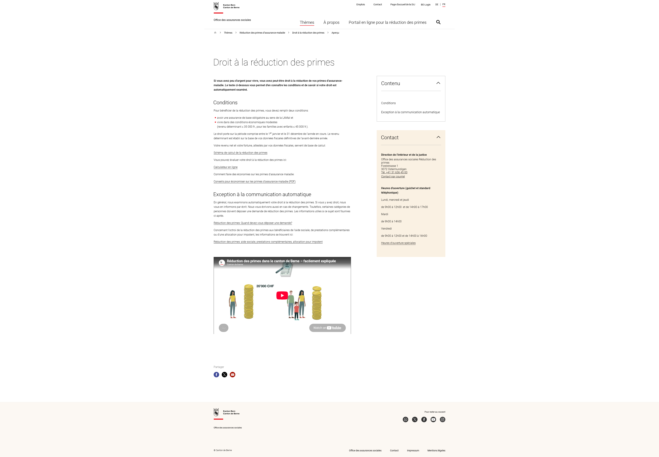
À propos (331, 22)
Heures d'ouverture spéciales (398, 243)
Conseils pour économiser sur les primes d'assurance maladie (251, 181)
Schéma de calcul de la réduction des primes (240, 152)
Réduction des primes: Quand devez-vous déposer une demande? (253, 223)
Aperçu (335, 32)
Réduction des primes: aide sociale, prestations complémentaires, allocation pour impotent (268, 241)
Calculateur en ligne (226, 167)
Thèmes (307, 22)
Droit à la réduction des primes (308, 32)
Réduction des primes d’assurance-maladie (262, 32)
